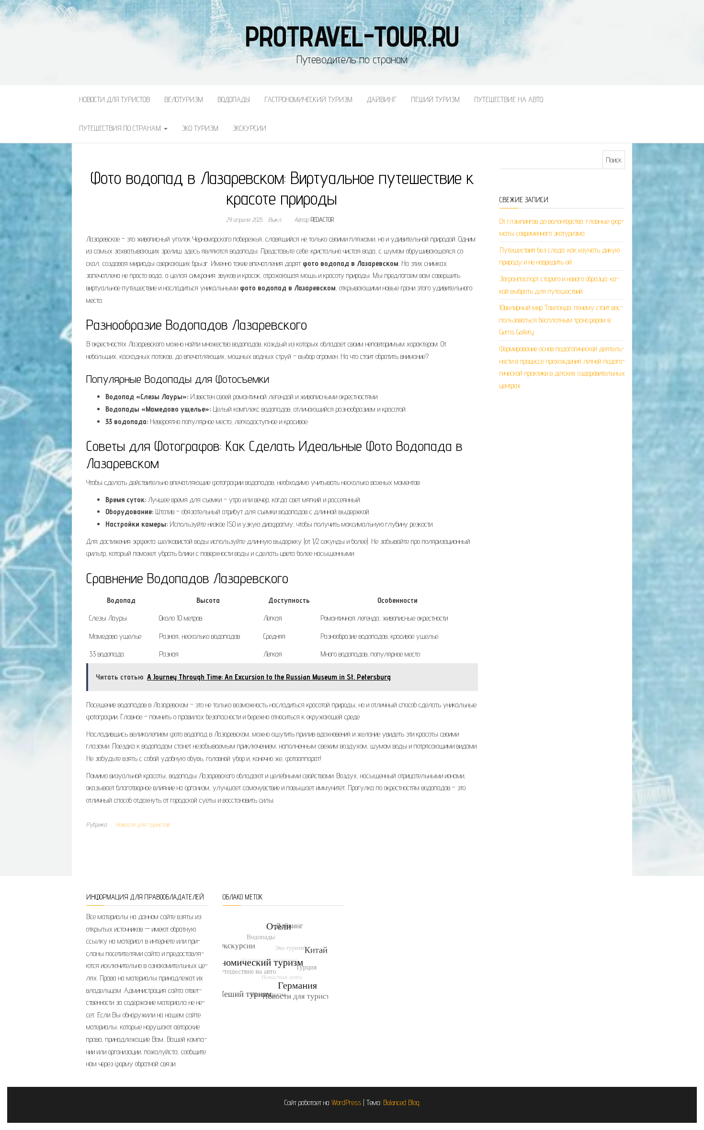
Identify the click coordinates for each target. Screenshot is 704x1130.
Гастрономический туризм (308, 99)
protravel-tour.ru (352, 36)
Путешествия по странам (121, 128)
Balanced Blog (401, 1102)
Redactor (322, 219)
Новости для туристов (114, 99)
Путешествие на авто (508, 99)
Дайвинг (382, 99)
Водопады (233, 99)
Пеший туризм (435, 99)
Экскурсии (249, 128)
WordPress (346, 1102)
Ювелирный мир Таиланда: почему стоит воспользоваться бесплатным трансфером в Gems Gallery (561, 319)
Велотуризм (183, 99)
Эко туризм (200, 128)
